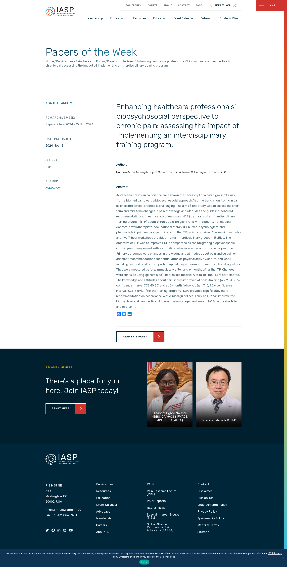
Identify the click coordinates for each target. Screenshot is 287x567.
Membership (104, 518)
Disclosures (205, 498)
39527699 (53, 188)
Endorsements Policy (212, 505)
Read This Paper (135, 336)
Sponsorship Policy (210, 518)
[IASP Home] (60, 11)
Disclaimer (204, 491)
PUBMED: (52, 181)
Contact (184, 5)
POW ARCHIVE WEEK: (60, 118)
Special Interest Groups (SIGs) (163, 516)
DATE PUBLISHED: (59, 139)
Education (103, 498)
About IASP (104, 532)
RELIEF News (156, 508)
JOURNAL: (53, 160)
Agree (144, 562)
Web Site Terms (208, 525)
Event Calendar (106, 505)
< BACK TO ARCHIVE (60, 103)
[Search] (210, 5)
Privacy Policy (207, 511)
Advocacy (103, 511)
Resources (103, 491)
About (168, 5)
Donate (153, 5)
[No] (283, 558)
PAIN (150, 484)
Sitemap (203, 532)
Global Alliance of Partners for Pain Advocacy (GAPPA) (160, 527)
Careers (101, 525)
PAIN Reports (156, 501)
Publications (104, 484)
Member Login (223, 5)
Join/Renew (134, 5)
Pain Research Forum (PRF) (161, 493)
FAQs (199, 5)
